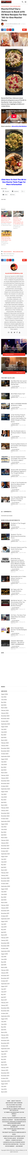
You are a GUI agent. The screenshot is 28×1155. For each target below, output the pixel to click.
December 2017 (5, 975)
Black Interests (5, 6)
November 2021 (5, 848)
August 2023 (4, 791)
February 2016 (4, 1035)
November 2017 (5, 978)
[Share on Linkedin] (13, 30)
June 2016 (4, 1024)
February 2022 (5, 840)
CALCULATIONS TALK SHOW (14, 1105)
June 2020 (4, 894)
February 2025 (5, 743)
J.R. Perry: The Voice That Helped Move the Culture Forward (18, 616)
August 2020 (4, 889)
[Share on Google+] (7, 30)
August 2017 (4, 986)
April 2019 (3, 932)
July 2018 (3, 956)
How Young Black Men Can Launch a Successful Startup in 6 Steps (18, 498)
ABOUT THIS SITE (16, 1101)
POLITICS (22, 1144)
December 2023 (5, 780)
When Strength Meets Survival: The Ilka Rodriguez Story (19, 629)
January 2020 (4, 908)
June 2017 (3, 992)
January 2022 (4, 843)
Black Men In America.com (13, 23)
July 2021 (3, 859)
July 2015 (3, 1054)
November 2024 (5, 751)
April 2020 (3, 900)
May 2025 (3, 734)
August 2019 (4, 921)
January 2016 (4, 1038)
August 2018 (4, 954)
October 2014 (4, 1078)
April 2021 (3, 867)
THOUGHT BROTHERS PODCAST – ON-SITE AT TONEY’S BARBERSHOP (17, 642)
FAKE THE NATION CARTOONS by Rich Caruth (14, 1129)
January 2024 (4, 778)
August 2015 (4, 1051)
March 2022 (4, 837)
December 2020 (5, 878)
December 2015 (5, 1040)
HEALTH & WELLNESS (10, 1138)
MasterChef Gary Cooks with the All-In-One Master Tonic (6, 238)
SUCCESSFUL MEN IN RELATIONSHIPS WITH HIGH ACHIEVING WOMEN (14, 1122)
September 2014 (5, 1081)
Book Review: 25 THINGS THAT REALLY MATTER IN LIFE (14, 1109)
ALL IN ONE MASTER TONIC (14, 1107)
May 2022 (3, 832)
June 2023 (4, 797)
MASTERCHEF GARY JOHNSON (14, 1103)
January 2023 (4, 810)
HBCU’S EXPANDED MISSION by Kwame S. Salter (19, 404)
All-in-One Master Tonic (9, 253)
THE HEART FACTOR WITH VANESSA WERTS (14, 1132)
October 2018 (4, 948)
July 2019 (3, 924)
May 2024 (3, 767)
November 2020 (5, 881)
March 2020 (4, 902)
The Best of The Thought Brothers (18, 524)
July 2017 (3, 989)
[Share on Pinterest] (10, 30)
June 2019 (4, 927)
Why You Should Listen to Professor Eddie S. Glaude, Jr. (18, 432)
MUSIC (14, 1134)
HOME (8, 1101)
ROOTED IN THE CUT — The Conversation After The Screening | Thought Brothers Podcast (18, 603)
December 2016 (5, 1008)
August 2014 (4, 1084)
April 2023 (3, 802)
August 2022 (4, 824)
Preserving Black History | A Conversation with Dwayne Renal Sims (19, 445)
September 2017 (5, 983)
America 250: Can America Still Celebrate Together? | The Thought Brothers (18, 471)
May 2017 (3, 994)
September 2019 (5, 918)
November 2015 (5, 1043)
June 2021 (4, 862)
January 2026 (4, 713)
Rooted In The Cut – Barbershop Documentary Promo (18, 536)
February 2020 (5, 905)
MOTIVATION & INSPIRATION (10, 1144)
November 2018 (5, 946)
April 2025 (3, 737)
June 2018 (4, 959)
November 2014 (5, 1075)
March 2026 (4, 707)
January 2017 (4, 1005)
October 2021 (4, 851)
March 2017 (4, 1000)
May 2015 (3, 1059)
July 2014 (3, 1086)
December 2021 (5, 845)
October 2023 (4, 786)
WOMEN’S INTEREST (16, 1140)
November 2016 (5, 1010)
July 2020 (3, 891)
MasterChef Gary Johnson (7, 255)
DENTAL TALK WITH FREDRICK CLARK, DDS (14, 1118)
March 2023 (4, 805)
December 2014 (5, 1073)
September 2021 (5, 854)
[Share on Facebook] (2, 30)
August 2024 (4, 759)
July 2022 (3, 826)
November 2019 (5, 913)
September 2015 (5, 1048)
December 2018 (5, 943)
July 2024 (3, 762)
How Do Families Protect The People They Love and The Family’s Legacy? (18, 458)
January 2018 (4, 973)
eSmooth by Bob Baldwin (19, 126)
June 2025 (4, 732)
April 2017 (3, 997)
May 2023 (3, 799)
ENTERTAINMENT (10, 1146)
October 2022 (4, 818)
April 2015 (3, 1062)
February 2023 (5, 808)
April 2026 (3, 705)
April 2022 (3, 835)
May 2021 (3, 864)
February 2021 (4, 872)
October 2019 (4, 916)
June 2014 (4, 1089)
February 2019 (4, 937)
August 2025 (4, 726)
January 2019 (4, 940)
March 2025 (4, 740)
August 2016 (4, 1019)
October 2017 (4, 981)
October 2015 (4, 1046)
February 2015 (4, 1067)
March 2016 (4, 1032)
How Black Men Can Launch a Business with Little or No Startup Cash (19, 382)
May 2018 (3, 962)
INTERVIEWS (20, 1138)
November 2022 (5, 816)
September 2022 (5, 821)
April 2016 (3, 1029)
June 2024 (4, 764)
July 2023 (3, 794)
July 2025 (3, 729)
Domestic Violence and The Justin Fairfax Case (19, 548)
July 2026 (3, 697)
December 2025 (5, 716)
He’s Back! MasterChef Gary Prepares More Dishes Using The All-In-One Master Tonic (18, 220)
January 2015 (4, 1070)
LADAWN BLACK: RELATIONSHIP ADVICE (14, 1142)
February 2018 (4, 970)
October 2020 (4, 883)
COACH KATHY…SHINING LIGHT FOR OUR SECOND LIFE (14, 1126)
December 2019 (5, 910)
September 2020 (5, 886)
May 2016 (3, 1027)
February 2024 (5, 775)
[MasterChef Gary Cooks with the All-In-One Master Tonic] (6, 233)
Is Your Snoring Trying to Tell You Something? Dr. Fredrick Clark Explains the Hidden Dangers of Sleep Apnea (18, 418)
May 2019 (3, 929)
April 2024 (3, 770)
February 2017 (4, 1002)
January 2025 (4, 745)
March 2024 (4, 772)
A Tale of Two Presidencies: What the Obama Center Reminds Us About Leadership (19, 485)
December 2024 (5, 748)
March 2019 (4, 935)
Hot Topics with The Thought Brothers (16, 590)
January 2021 (4, 875)
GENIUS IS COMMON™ (7, 1120)
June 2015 (4, 1056)
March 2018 (4, 967)
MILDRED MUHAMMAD (20, 1120)
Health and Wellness (15, 6)
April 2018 (3, 964)
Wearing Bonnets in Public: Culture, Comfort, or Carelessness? (18, 578)
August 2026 (4, 694)
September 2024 (5, 756)
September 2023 (5, 789)
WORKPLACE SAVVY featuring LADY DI (14, 1136)
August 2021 (4, 856)
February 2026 (5, 710)
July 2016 (3, 1021)
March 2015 (4, 1065)
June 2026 (4, 699)
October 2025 (4, 721)
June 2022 (4, 829)
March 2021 (4, 870)
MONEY (14, 1116)
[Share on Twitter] (5, 30)
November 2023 (5, 783)
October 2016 (4, 1013)
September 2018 (5, 951)
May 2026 (3, 702)
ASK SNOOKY (19, 1146)
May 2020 (3, 897)
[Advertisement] (14, 669)
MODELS (8, 1140)
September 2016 (5, 1016)
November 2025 (5, 718)
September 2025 (5, 724)
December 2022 (5, 813)
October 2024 (4, 753)
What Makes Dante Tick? (18, 394)
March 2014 (4, 1092)
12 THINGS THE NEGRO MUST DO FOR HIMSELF (14, 1113)
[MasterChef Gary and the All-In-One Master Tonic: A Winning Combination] (6, 214)
